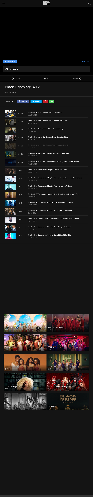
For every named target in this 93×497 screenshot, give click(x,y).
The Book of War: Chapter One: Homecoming (45, 129)
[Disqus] (46, 276)
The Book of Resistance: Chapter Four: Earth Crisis (47, 170)
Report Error (86, 62)
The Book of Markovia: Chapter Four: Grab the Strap (48, 137)
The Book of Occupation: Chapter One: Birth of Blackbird (49, 235)
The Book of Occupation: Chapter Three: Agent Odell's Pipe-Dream (53, 219)
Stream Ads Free (9, 61)
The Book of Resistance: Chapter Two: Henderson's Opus (50, 186)
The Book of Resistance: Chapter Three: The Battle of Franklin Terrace (55, 178)
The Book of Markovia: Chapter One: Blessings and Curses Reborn (53, 161)
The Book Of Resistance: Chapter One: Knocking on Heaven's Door (54, 194)
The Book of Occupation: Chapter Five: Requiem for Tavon (50, 202)
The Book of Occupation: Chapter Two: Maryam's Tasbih (49, 227)
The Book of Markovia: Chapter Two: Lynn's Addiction (48, 153)
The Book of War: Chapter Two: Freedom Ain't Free (47, 121)
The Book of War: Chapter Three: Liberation (45, 112)
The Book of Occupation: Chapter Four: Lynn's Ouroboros (50, 210)
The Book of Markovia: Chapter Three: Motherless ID (48, 145)
